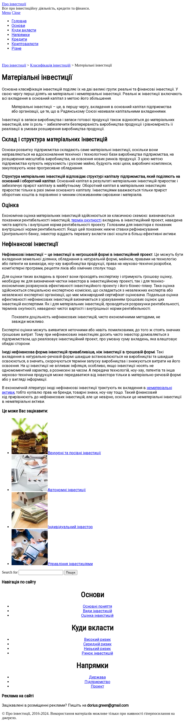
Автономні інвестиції (67, 490)
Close (16, 13)
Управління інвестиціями (70, 564)
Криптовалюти (25, 44)
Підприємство (97, 681)
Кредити (19, 39)
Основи (18, 25)
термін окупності (86, 220)
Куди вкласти (24, 30)
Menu (6, 13)
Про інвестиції (14, 4)
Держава (97, 677)
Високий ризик (97, 639)
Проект (97, 686)
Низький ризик (97, 648)
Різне (16, 48)
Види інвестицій (97, 611)
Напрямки (21, 34)
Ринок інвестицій (97, 653)
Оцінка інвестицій (97, 615)
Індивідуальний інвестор (70, 527)
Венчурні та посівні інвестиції (74, 453)
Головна (19, 21)
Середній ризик (97, 644)
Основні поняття (97, 606)
